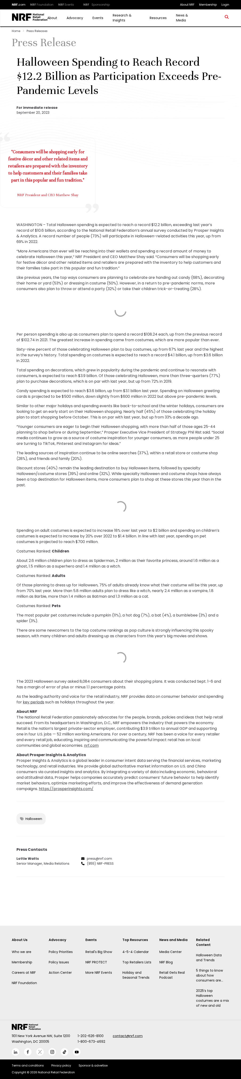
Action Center (60, 972)
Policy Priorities (61, 951)
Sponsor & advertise (93, 1065)
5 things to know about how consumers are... (209, 975)
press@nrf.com (99, 858)
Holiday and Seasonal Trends (135, 975)
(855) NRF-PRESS (100, 863)
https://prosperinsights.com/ (66, 788)
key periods (33, 702)
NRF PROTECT (96, 962)
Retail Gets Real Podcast (172, 975)
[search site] (227, 18)
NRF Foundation (24, 983)
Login (225, 5)
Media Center (170, 951)
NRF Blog (166, 962)
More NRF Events (98, 972)
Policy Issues (59, 962)
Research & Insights (122, 18)
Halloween (33, 818)
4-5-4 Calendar (135, 951)
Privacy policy (61, 1065)
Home (16, 31)
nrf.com (91, 745)
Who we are (21, 951)
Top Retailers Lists (136, 962)
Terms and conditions (28, 1065)
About (52, 18)
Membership (22, 962)
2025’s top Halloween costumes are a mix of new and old (212, 998)
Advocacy (75, 18)
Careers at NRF (24, 972)
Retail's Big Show (98, 951)
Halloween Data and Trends (209, 957)
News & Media (182, 18)
